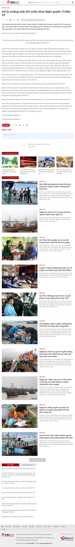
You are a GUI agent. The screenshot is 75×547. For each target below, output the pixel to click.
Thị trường (16, 526)
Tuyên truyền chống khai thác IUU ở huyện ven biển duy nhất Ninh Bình (55, 269)
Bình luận (6, 125)
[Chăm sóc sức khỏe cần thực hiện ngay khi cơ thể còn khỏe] (65, 161)
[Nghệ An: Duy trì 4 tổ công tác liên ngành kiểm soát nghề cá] (20, 221)
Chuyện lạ (56, 526)
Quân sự (63, 526)
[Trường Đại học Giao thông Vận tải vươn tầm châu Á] (10, 161)
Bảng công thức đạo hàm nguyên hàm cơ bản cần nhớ (18, 468)
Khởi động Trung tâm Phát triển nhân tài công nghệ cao (46, 171)
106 (33, 488)
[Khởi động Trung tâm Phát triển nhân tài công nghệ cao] (46, 161)
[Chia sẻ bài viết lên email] (10, 20)
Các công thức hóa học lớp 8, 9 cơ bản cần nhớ (16, 488)
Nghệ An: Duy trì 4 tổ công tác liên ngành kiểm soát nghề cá (54, 213)
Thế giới (24, 526)
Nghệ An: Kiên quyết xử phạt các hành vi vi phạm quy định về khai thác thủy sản (54, 409)
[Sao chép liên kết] (14, 20)
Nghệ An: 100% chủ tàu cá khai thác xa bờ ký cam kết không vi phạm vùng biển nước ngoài (55, 382)
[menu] (3, 2)
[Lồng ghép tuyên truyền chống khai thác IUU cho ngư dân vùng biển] (20, 332)
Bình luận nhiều (28, 465)
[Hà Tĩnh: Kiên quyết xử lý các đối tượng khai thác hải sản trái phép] (20, 248)
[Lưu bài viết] (17, 20)
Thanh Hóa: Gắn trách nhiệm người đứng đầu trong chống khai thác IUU (56, 436)
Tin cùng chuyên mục (10, 178)
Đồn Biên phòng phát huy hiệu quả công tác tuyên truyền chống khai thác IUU (55, 186)
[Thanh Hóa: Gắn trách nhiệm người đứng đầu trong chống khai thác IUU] (20, 444)
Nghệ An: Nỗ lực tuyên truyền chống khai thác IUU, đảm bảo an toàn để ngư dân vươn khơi (55, 354)
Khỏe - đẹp (47, 526)
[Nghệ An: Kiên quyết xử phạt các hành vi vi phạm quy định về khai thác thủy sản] (20, 416)
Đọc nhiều (10, 465)
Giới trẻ (39, 526)
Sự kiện (3, 529)
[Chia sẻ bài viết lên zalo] (6, 20)
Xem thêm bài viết (37, 460)
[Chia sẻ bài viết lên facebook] (3, 20)
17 (14, 483)
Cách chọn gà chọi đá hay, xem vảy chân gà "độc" (17, 492)
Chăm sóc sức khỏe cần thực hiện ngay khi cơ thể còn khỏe (64, 171)
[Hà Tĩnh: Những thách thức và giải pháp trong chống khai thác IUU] (20, 304)
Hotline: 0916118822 (48, 2)
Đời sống (8, 526)
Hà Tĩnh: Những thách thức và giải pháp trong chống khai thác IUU (55, 297)
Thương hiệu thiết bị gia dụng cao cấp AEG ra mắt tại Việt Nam (28, 171)
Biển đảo (7, 7)
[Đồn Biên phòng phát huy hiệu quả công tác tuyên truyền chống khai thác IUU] (20, 193)
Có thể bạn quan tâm (10, 153)
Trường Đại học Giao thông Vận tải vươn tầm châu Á (9, 171)
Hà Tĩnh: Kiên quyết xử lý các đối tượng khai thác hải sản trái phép (54, 241)
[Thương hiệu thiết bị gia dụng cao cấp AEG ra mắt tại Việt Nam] (28, 161)
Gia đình (32, 526)
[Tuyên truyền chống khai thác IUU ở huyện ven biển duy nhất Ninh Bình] (20, 276)
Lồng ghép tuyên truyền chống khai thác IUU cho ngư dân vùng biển (55, 324)
